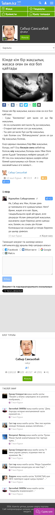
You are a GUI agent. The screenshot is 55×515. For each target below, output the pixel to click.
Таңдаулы (39, 9)
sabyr (27, 362)
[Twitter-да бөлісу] (26, 105)
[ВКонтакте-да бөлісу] (13, 105)
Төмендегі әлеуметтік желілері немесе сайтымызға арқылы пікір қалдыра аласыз (26, 243)
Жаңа (9, 9)
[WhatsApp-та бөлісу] (34, 105)
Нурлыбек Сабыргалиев (21, 198)
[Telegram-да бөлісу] (21, 105)
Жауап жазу (47, 235)
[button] (6, 181)
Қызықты (11, 14)
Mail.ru (11, 253)
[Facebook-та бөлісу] (4, 105)
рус (19, 4)
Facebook (13, 249)
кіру (17, 245)
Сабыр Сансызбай (17, 172)
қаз (19, 1)
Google (47, 249)
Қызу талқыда (41, 14)
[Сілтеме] (37, 198)
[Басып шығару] (39, 105)
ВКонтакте (31, 249)
